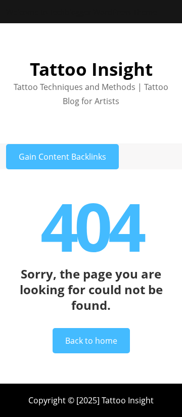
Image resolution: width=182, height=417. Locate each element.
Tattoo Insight (91, 69)
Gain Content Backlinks (62, 156)
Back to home (91, 340)
